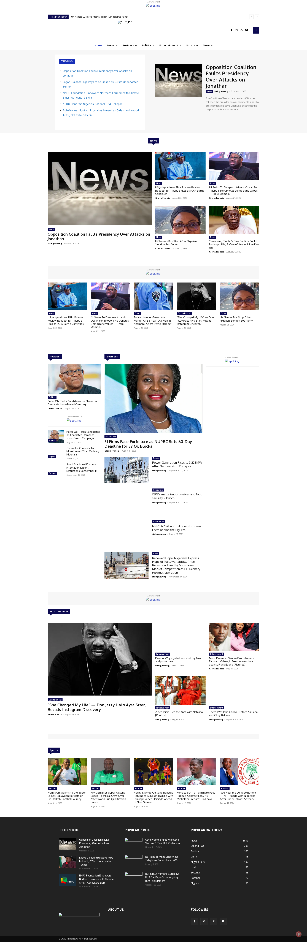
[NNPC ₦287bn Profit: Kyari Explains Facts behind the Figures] (126, 533)
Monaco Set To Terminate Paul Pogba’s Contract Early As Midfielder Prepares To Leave (196, 796)
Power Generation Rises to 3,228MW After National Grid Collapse (177, 464)
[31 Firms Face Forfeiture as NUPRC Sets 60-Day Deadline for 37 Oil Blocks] (153, 398)
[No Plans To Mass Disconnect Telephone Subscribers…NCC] (133, 861)
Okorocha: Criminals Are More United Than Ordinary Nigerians (82, 451)
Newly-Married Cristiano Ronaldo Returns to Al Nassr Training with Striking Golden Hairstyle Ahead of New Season (153, 797)
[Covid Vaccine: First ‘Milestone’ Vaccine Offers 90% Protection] (133, 844)
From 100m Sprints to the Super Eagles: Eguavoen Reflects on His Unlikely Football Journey (67, 796)
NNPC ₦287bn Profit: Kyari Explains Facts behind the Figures (176, 527)
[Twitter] (241, 30)
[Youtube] (246, 30)
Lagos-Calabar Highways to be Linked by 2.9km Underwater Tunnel (96, 861)
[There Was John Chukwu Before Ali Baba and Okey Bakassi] (234, 690)
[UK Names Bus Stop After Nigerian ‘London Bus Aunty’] (180, 220)
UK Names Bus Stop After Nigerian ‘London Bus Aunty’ (176, 243)
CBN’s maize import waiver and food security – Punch (177, 496)
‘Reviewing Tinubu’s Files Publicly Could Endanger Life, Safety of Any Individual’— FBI (234, 244)
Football (52, 788)
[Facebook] (231, 30)
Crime (137, 313)
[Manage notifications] (298, 934)
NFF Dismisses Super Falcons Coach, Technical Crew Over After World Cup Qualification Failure (108, 797)
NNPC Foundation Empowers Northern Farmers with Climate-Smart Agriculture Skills (97, 879)
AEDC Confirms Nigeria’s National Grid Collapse (93, 104)
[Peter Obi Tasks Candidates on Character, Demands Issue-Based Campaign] (74, 379)
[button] (256, 30)
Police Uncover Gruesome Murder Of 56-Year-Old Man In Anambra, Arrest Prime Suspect (152, 320)
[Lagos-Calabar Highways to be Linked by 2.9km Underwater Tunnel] (67, 862)
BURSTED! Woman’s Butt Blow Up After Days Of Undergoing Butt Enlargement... (162, 877)
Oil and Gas (111, 436)
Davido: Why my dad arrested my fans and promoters (178, 659)
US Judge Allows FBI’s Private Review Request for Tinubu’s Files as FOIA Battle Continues (119, 16)
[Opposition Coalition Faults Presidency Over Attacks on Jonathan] (178, 80)
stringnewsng (221, 91)
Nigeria (52, 456)
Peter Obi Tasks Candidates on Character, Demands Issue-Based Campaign (73, 403)
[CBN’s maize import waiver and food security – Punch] (126, 501)
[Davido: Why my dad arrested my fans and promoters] (180, 637)
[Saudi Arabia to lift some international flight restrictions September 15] (56, 469)
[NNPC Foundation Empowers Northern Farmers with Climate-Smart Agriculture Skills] (67, 880)
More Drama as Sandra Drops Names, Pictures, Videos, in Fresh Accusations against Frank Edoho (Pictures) (231, 661)
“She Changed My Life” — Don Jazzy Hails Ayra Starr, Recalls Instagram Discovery (195, 320)
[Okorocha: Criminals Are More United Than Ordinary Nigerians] (56, 453)
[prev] (251, 17)
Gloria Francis (162, 198)
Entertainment (184, 313)
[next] (257, 17)
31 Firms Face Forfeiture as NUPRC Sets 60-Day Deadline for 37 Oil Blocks (148, 444)
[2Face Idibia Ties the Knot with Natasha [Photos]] (180, 690)
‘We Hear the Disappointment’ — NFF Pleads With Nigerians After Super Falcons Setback (238, 796)
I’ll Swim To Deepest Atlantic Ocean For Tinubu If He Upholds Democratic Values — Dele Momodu (233, 191)
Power (156, 458)
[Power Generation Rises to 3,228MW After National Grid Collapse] (126, 470)
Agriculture (158, 490)
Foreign (52, 473)
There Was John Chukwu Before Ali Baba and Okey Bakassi (233, 713)
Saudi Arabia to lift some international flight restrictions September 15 (81, 468)
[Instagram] (236, 30)
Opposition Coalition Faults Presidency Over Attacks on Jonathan (231, 76)
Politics (52, 397)
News (209, 91)
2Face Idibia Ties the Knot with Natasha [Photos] (179, 713)
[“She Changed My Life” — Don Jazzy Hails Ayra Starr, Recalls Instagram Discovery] (196, 296)
